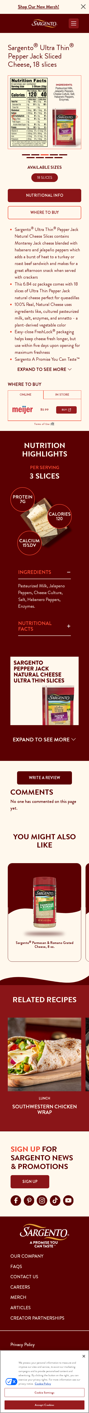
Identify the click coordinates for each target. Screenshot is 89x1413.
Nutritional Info (44, 195)
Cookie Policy (43, 1384)
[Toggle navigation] (74, 23)
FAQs (16, 1266)
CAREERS (20, 1287)
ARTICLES (20, 1307)
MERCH (18, 1297)
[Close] (83, 6)
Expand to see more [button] (42, 369)
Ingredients (34, 572)
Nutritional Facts (35, 626)
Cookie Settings (44, 1392)
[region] (44, 1381)
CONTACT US (24, 1276)
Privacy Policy (22, 1344)
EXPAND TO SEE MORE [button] (42, 739)
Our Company (26, 1256)
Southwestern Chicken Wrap (44, 1109)
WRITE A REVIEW (44, 778)
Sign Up (29, 1181)
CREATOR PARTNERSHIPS (37, 1318)
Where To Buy (44, 212)
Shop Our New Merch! (38, 6)
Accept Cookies (44, 1405)
